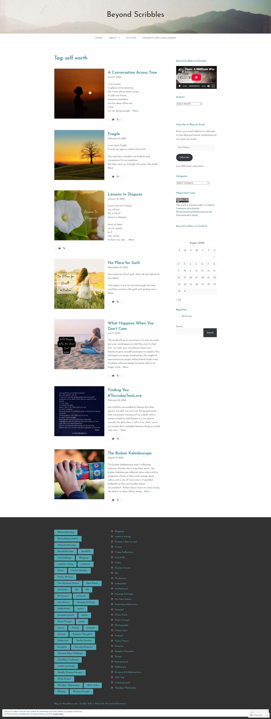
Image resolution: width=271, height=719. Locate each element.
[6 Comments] (113, 439)
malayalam (120, 584)
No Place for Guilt (124, 263)
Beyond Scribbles (135, 15)
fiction (61, 570)
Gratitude (62, 590)
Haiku (118, 563)
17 (185, 278)
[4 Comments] (113, 302)
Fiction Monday (79, 570)
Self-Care (119, 677)
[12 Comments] (60, 248)
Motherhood (121, 589)
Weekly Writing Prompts (70, 672)
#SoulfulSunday (66, 551)
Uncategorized (122, 683)
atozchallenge (65, 558)
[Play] (179, 86)
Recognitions (121, 662)
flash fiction (92, 583)
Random (119, 646)
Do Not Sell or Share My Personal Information (102, 704)
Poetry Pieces (122, 641)
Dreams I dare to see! (126, 542)
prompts (91, 628)
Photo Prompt (65, 621)
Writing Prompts (81, 692)
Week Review (64, 679)
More (135, 111)
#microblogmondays (68, 539)
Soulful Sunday (84, 640)
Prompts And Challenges (159, 38)
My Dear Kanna (123, 599)
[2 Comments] (113, 177)
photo (85, 615)
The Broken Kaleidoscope (130, 453)
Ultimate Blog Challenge (70, 653)
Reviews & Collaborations (128, 672)
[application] (196, 77)
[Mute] (208, 86)
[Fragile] (118, 177)
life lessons (63, 596)
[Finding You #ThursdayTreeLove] (118, 439)
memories (81, 596)
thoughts (62, 647)
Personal (119, 610)
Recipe (118, 657)
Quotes (61, 634)
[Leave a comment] (113, 376)
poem (82, 621)
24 (185, 284)
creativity (85, 564)
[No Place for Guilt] (118, 302)
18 (191, 278)
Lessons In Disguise (125, 194)
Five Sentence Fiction (68, 583)
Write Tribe (92, 685)
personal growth (66, 615)
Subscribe (184, 157)
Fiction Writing (65, 577)
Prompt (75, 628)
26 (196, 284)
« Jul (178, 300)
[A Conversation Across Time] (118, 120)
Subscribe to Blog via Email (190, 125)
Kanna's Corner (123, 568)
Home (98, 38)
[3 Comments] (113, 500)
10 (185, 271)
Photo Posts (121, 615)
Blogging (83, 558)
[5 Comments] (113, 120)
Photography (121, 625)
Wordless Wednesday (68, 685)
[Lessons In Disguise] (64, 248)
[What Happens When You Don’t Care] (118, 376)
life (76, 590)
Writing (61, 692)
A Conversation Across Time (132, 73)
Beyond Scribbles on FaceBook (191, 226)
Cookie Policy (58, 714)
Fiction (131, 38)
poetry (61, 628)
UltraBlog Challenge (68, 660)
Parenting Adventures (126, 604)
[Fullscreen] (213, 86)
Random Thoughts (82, 634)
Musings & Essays (86, 602)
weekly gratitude (66, 666)
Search (179, 326)
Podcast (119, 636)
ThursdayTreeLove (83, 647)
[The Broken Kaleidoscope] (118, 500)
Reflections (63, 640)
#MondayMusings (67, 545)
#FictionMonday (66, 532)
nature (80, 609)
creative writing (65, 564)
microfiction (63, 602)
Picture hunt (121, 630)
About (113, 38)
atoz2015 (85, 551)
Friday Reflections (124, 552)
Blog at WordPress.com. (66, 704)
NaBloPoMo (64, 609)
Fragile (114, 134)
